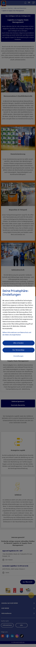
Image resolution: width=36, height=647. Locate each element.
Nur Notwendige (18, 350)
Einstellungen (18, 356)
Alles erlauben (18, 343)
